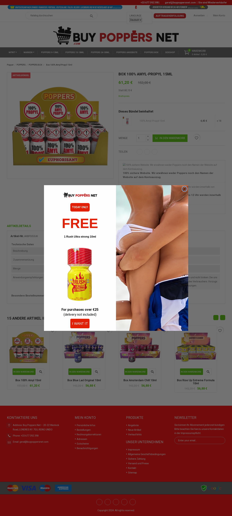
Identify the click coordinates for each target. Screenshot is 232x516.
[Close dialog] (184, 189)
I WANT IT (80, 323)
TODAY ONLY (80, 207)
